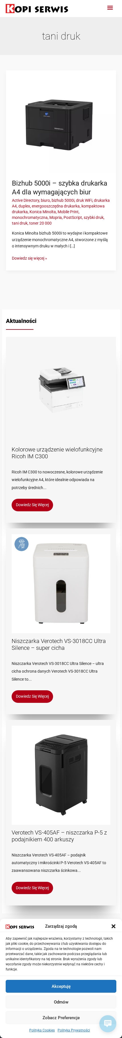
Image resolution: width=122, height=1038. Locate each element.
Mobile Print (68, 211)
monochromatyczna (30, 217)
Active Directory (25, 200)
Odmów (61, 1002)
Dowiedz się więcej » (29, 257)
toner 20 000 (40, 223)
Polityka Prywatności (74, 1030)
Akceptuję (61, 986)
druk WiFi (84, 200)
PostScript (73, 217)
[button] (113, 926)
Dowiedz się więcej (32, 504)
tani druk (20, 223)
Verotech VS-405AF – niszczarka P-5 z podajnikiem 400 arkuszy (59, 836)
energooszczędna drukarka (56, 206)
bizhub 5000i (63, 200)
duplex (24, 206)
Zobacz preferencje (61, 1017)
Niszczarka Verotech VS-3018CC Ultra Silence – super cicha (59, 644)
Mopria (55, 217)
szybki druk (94, 217)
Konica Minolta (43, 211)
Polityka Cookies (42, 1030)
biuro (45, 200)
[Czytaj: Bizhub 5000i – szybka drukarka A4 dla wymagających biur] (61, 121)
